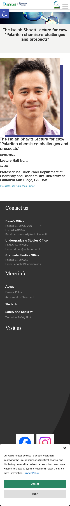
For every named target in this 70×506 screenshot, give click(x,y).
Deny (35, 493)
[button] (4, 13)
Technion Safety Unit (18, 317)
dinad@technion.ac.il (27, 249)
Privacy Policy (31, 473)
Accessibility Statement (19, 297)
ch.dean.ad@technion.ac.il (30, 234)
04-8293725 (21, 245)
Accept (35, 483)
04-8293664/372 (23, 226)
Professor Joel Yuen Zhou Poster (17, 185)
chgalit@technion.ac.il (27, 264)
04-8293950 (21, 260)
